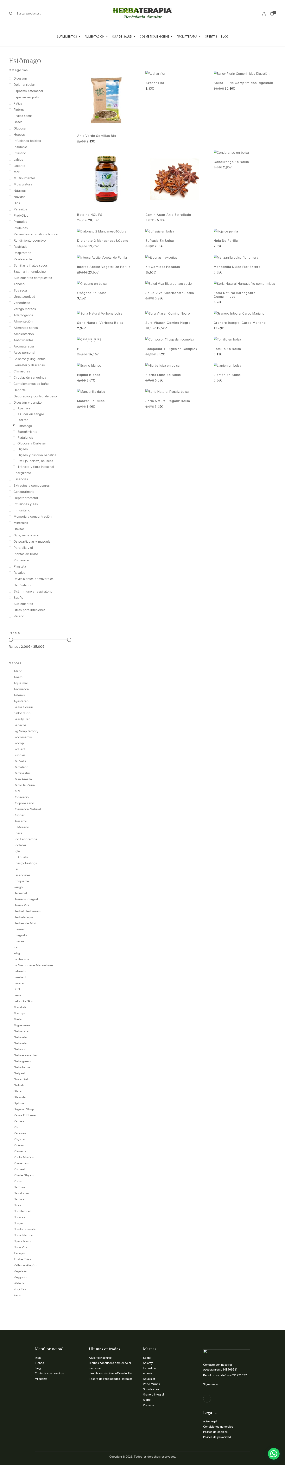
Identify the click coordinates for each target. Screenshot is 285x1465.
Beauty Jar (22, 719)
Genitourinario (24, 492)
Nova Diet (21, 1079)
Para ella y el (23, 548)
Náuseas (20, 191)
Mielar (18, 1019)
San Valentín (23, 585)
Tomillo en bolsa (227, 349)
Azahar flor (154, 83)
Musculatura (23, 184)
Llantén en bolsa (227, 375)
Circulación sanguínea (30, 377)
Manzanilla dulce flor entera (237, 267)
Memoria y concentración (33, 516)
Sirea (17, 1205)
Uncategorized (24, 296)
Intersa (19, 941)
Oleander (20, 1097)
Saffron (19, 1187)
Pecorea (20, 1133)
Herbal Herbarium (27, 911)
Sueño (18, 598)
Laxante (19, 166)
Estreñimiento (27, 432)
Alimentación (94, 36)
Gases (18, 122)
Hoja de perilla (226, 241)
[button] (272, 13)
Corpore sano (24, 803)
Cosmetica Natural (27, 809)
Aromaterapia (187, 36)
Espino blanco (88, 375)
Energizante (22, 473)
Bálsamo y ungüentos (30, 359)
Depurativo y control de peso (35, 396)
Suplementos (67, 36)
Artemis (19, 695)
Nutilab (19, 1085)
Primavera (21, 560)
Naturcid (20, 1049)
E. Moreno (21, 827)
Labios (18, 159)
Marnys (19, 1013)
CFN (17, 791)
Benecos (20, 725)
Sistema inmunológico (30, 272)
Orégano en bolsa (92, 293)
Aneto (18, 677)
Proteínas (21, 228)
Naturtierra (22, 1067)
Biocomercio (23, 737)
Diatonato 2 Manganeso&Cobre (102, 241)
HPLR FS (84, 349)
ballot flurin (22, 713)
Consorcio (21, 797)
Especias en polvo (27, 97)
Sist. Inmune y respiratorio (33, 591)
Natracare (21, 1031)
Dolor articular (24, 85)
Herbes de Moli (25, 923)
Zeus (17, 1295)
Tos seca (20, 290)
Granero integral (26, 899)
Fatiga (18, 103)
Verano (19, 616)
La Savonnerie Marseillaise (33, 965)
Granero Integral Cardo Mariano (240, 323)
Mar (17, 172)
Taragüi (19, 1253)
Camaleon (21, 767)
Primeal (19, 1169)
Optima (19, 1103)
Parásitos (20, 209)
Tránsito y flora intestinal (35, 467)
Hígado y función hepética (36, 455)
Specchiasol (22, 1241)
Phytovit (20, 1139)
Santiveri (20, 1199)
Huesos (19, 134)
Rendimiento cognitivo (30, 240)
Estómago (24, 426)
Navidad (19, 197)
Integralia (20, 935)
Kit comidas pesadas (162, 267)
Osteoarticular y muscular (33, 541)
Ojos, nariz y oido (26, 535)
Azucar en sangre (30, 414)
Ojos (17, 203)
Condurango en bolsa (231, 162)
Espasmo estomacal (28, 91)
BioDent (19, 749)
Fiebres (19, 110)
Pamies (19, 1121)
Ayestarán (21, 701)
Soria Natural (23, 1235)
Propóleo (20, 222)
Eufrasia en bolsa (159, 241)
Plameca (20, 1151)
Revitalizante (23, 259)
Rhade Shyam (24, 1175)
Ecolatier (20, 845)
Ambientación (24, 334)
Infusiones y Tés (26, 504)
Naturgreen (22, 1061)
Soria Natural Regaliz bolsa (167, 401)
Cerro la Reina (24, 785)
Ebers (18, 833)
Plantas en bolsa (26, 554)
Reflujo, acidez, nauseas (35, 461)
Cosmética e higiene (154, 36)
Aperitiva (23, 408)
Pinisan (19, 1145)
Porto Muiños (24, 1157)
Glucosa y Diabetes (31, 443)
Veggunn (20, 1277)
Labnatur (20, 971)
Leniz (17, 995)
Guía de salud (122, 36)
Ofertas (211, 36)
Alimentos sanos (26, 328)
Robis (18, 1181)
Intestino (20, 153)
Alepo (18, 671)
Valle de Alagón (25, 1265)
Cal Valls (20, 761)
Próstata (20, 566)
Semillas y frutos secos (31, 265)
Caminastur (22, 773)
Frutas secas (23, 116)
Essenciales (22, 875)
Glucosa (20, 128)
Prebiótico (21, 215)
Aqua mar (21, 683)
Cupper (19, 815)
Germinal (20, 893)
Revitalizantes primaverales (34, 579)
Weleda (19, 1283)
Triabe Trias (22, 1259)
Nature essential (25, 1055)
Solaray (19, 1217)
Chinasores (22, 371)
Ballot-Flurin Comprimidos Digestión (243, 83)
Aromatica (21, 689)
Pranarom (21, 1163)
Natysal (19, 1073)
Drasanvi (20, 821)
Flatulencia (25, 437)
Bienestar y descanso (29, 365)
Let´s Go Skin (23, 1001)
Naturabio (21, 1037)
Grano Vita (21, 905)
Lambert (20, 977)
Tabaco (19, 284)
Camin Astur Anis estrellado (168, 215)
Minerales (21, 523)
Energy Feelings (25, 863)
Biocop (19, 743)
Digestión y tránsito (28, 402)
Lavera (19, 983)
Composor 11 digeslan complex (171, 349)
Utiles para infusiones (29, 610)
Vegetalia (20, 1271)
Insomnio (20, 147)
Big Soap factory (26, 731)
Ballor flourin (23, 707)
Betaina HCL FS (89, 215)
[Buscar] (11, 13)
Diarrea (22, 420)
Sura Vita (20, 1247)
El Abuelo (21, 857)
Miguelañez (22, 1025)
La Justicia (21, 959)
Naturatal (20, 1043)
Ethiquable (21, 881)
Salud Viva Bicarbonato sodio (169, 293)
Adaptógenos (23, 315)
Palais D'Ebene (25, 1115)
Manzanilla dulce (91, 401)
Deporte (20, 390)
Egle (17, 851)
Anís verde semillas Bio (96, 136)
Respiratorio (22, 253)
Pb (16, 1127)
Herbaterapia (23, 917)
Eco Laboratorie (25, 839)
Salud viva (21, 1193)
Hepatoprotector (26, 498)
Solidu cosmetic (25, 1229)
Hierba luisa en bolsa (163, 375)
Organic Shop (24, 1109)
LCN (17, 989)
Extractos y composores (32, 485)
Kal (16, 947)
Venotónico (22, 303)
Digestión (20, 78)
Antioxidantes (23, 340)
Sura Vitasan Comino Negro (168, 323)
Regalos (19, 573)
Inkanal (19, 929)
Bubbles (20, 755)
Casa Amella (23, 779)
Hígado (22, 449)
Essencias (21, 479)
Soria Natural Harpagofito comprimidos (235, 294)
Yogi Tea (20, 1289)
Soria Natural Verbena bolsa (100, 323)
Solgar (18, 1223)
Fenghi (18, 887)
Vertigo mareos (25, 309)
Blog (224, 36)
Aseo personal (24, 352)
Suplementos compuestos (33, 278)
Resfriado (21, 247)
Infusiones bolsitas (27, 141)
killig (17, 953)
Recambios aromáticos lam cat (36, 234)
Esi (16, 869)
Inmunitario (22, 510)
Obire (18, 1091)
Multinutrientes (24, 178)
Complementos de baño (31, 384)
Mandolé (20, 1007)
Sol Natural (22, 1211)
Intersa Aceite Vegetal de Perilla (104, 267)
